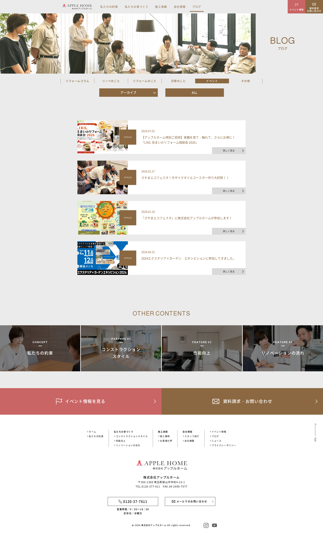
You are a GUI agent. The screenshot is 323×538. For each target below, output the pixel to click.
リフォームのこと (145, 81)
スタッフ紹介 (192, 436)
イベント (212, 81)
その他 (245, 81)
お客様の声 (166, 440)
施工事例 (165, 436)
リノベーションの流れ (128, 445)
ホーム (92, 431)
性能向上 (121, 440)
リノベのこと (111, 81)
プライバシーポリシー (224, 445)
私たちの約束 (109, 7)
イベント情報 (219, 431)
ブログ (196, 7)
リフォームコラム (77, 81)
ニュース (216, 440)
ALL (195, 92)
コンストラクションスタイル (132, 436)
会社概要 (189, 440)
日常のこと (178, 81)
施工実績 (161, 7)
